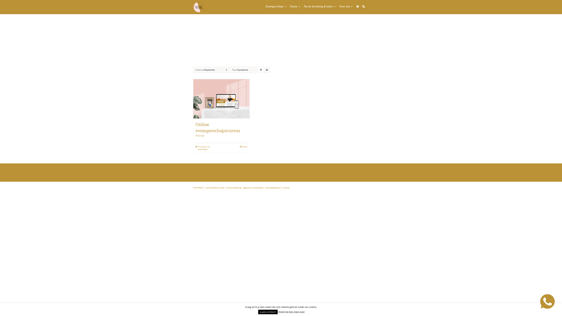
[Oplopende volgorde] (226, 70)
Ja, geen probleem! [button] (268, 312)
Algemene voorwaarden (253, 187)
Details (244, 146)
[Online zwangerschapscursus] (221, 98)
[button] (363, 6)
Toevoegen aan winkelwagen (204, 148)
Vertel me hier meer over (291, 311)
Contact (286, 187)
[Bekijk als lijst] (267, 70)
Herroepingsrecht (273, 187)
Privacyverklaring (233, 187)
